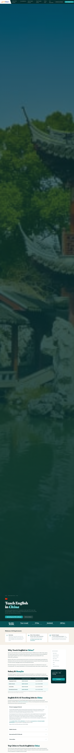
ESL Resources (51, 2)
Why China (55, 653)
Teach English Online (38, 2)
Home (6, 595)
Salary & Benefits (56, 655)
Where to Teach (55, 656)
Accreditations (23, 1)
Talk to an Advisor (28, 616)
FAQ (53, 664)
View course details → (58, 681)
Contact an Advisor (59, 1)
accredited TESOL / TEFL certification (17, 721)
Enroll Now (59, 679)
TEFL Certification (56, 660)
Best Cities (55, 658)
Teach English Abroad (30, 2)
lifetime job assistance (23, 701)
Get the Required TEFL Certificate (14, 617)
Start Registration (69, 1)
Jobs (54, 662)
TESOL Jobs (45, 2)
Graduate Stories (56, 666)
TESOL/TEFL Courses (14, 2)
